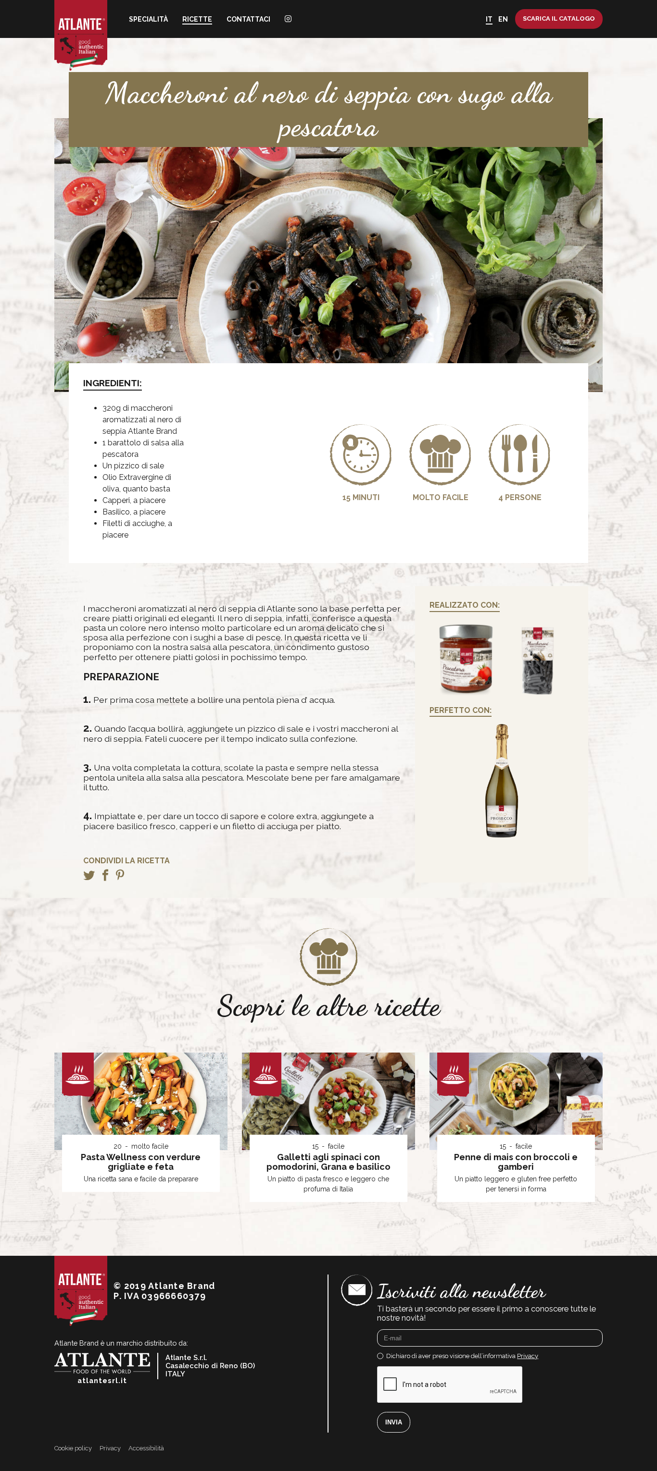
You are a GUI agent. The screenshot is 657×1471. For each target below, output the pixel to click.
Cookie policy (73, 1448)
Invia (393, 1422)
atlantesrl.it (102, 1381)
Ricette (197, 19)
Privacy (527, 1356)
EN (503, 19)
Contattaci (248, 19)
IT (489, 19)
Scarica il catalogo (559, 18)
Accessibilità (146, 1448)
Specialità (148, 19)
